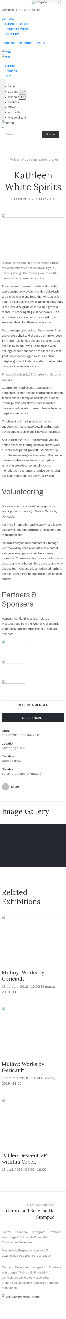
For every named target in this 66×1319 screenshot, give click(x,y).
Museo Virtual (17, 117)
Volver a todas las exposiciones (34, 159)
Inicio (11, 86)
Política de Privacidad (33, 1237)
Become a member (33, 705)
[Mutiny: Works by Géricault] (33, 938)
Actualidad (15, 112)
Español (42, 2)
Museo (12, 97)
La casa (13, 91)
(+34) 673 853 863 (28, 9)
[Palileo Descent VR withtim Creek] (33, 1121)
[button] (8, 18)
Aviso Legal (9, 1237)
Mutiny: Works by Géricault (23, 975)
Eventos (13, 102)
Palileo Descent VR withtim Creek (24, 1158)
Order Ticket (33, 717)
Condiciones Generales (17, 1242)
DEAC (12, 107)
